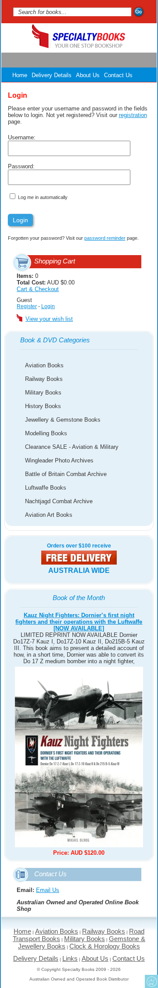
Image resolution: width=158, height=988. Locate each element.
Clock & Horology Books (104, 946)
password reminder (105, 238)
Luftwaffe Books (45, 487)
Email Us (47, 890)
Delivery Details (52, 75)
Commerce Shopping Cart (151, 981)
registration (133, 115)
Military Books (43, 392)
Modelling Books (46, 433)
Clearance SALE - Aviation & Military (71, 447)
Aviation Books (44, 365)
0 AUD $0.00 (46, 282)
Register (27, 306)
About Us (88, 75)
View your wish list (49, 319)
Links (70, 958)
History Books (43, 406)
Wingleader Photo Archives (59, 460)
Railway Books (44, 379)
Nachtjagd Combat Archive (59, 501)
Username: (22, 137)
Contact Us (118, 75)
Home (19, 75)
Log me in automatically (43, 197)
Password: (21, 166)
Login (48, 306)
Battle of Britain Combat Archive (66, 474)
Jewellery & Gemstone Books (63, 419)
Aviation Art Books (48, 515)
